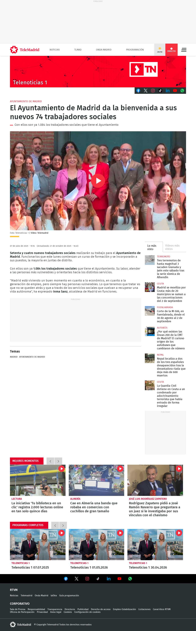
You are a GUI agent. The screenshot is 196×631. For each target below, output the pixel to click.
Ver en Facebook (66, 579)
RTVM (14, 590)
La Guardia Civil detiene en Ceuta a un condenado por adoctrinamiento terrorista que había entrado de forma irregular (150, 385)
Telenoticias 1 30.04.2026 (155, 544)
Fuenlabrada (165, 307)
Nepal (160, 355)
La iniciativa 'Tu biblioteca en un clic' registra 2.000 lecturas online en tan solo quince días (38, 480)
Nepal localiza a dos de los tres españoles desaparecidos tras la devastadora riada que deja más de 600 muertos (150, 358)
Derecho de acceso (101, 609)
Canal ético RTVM (162, 609)
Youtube (175, 90)
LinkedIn (167, 90)
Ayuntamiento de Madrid (26, 101)
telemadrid (20, 624)
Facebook (138, 90)
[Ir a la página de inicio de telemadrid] (24, 50)
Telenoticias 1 (20, 563)
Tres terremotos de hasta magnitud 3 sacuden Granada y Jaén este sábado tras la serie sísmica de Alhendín (150, 260)
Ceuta (160, 283)
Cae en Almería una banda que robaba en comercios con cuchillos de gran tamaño (96, 480)
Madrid (14, 357)
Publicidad (83, 609)
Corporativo (20, 603)
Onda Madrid (103, 50)
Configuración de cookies (87, 612)
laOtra (54, 595)
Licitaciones (144, 609)
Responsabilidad (36, 609)
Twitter (145, 90)
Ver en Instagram (87, 579)
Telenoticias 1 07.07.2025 (38, 544)
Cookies (68, 612)
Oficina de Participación (22, 612)
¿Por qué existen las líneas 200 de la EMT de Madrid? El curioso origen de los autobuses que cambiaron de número (150, 331)
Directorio (70, 609)
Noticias (55, 50)
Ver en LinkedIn (109, 579)
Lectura (16, 499)
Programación (135, 50)
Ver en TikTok (98, 579)
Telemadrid (26, 595)
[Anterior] (50, 461)
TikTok (160, 90)
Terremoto (163, 256)
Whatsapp (182, 90)
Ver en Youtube (119, 579)
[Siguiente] (58, 461)
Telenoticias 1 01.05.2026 (96, 544)
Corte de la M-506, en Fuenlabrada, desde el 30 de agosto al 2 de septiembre (150, 311)
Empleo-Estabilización (124, 609)
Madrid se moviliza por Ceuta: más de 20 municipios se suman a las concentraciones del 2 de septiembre (150, 287)
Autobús (162, 328)
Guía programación (69, 595)
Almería (75, 499)
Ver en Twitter (77, 579)
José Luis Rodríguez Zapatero (148, 499)
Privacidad (42, 612)
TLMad (77, 50)
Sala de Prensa (17, 609)
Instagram (153, 90)
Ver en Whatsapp (130, 579)
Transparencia (54, 609)
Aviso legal (55, 612)
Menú (184, 50)
